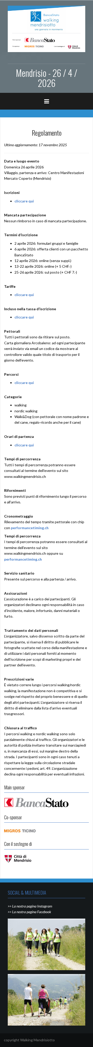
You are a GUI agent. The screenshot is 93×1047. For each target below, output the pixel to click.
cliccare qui (24, 201)
